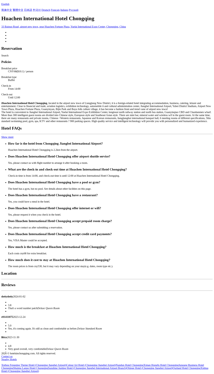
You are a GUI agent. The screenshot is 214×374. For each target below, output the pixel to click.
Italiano (64, 10)
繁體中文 (18, 10)
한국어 (37, 10)
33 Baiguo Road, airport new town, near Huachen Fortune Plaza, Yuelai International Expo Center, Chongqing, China (63, 26)
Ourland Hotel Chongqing (186, 368)
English (5, 4)
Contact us (7, 356)
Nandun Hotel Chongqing (129, 365)
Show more (7, 137)
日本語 (28, 10)
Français (55, 10)
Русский (73, 10)
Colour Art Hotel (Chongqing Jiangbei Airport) (91, 365)
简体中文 (6, 10)
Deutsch (45, 10)
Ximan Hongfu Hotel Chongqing (161, 365)
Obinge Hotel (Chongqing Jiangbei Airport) (150, 368)
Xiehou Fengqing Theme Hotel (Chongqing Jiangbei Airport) (33, 365)
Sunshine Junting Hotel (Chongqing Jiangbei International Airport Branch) (87, 368)
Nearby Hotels (9, 359)
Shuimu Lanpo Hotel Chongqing (30, 368)
